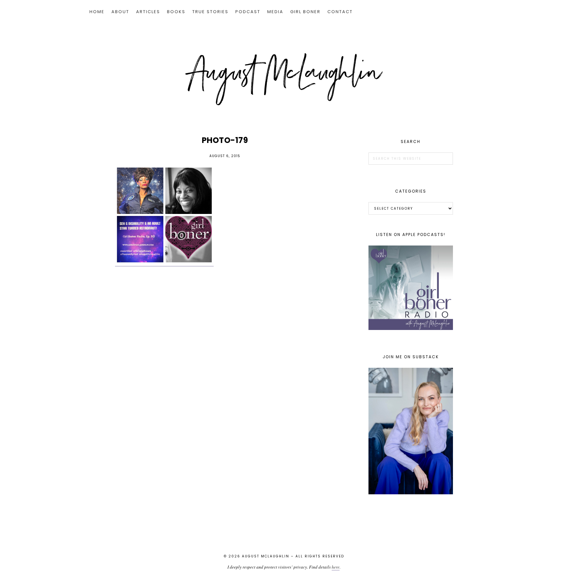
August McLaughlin (284, 79)
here (336, 567)
